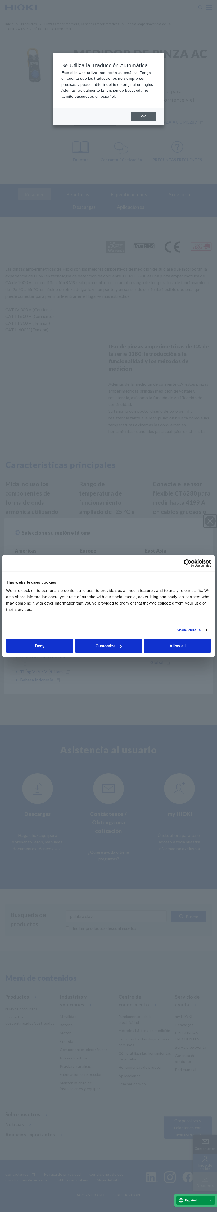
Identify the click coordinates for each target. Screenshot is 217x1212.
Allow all (178, 646)
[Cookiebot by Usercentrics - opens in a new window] (188, 563)
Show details (189, 630)
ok (143, 116)
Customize (105, 646)
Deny (39, 646)
